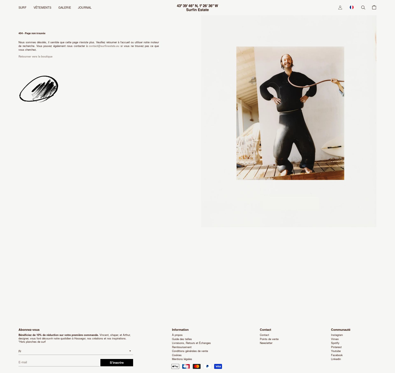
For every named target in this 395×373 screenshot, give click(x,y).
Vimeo (335, 339)
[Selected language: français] (351, 7)
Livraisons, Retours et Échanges (191, 343)
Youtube (336, 351)
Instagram (337, 335)
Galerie (64, 7)
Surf (23, 7)
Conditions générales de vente (190, 351)
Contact (264, 335)
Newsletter (266, 343)
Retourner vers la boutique (35, 56)
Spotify (335, 343)
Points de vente (269, 339)
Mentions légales (182, 359)
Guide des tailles (182, 339)
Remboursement (182, 347)
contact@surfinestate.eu (104, 46)
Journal (85, 7)
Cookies (177, 355)
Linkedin (336, 359)
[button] (351, 7)
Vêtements (42, 7)
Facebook (337, 355)
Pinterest (336, 347)
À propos (177, 335)
